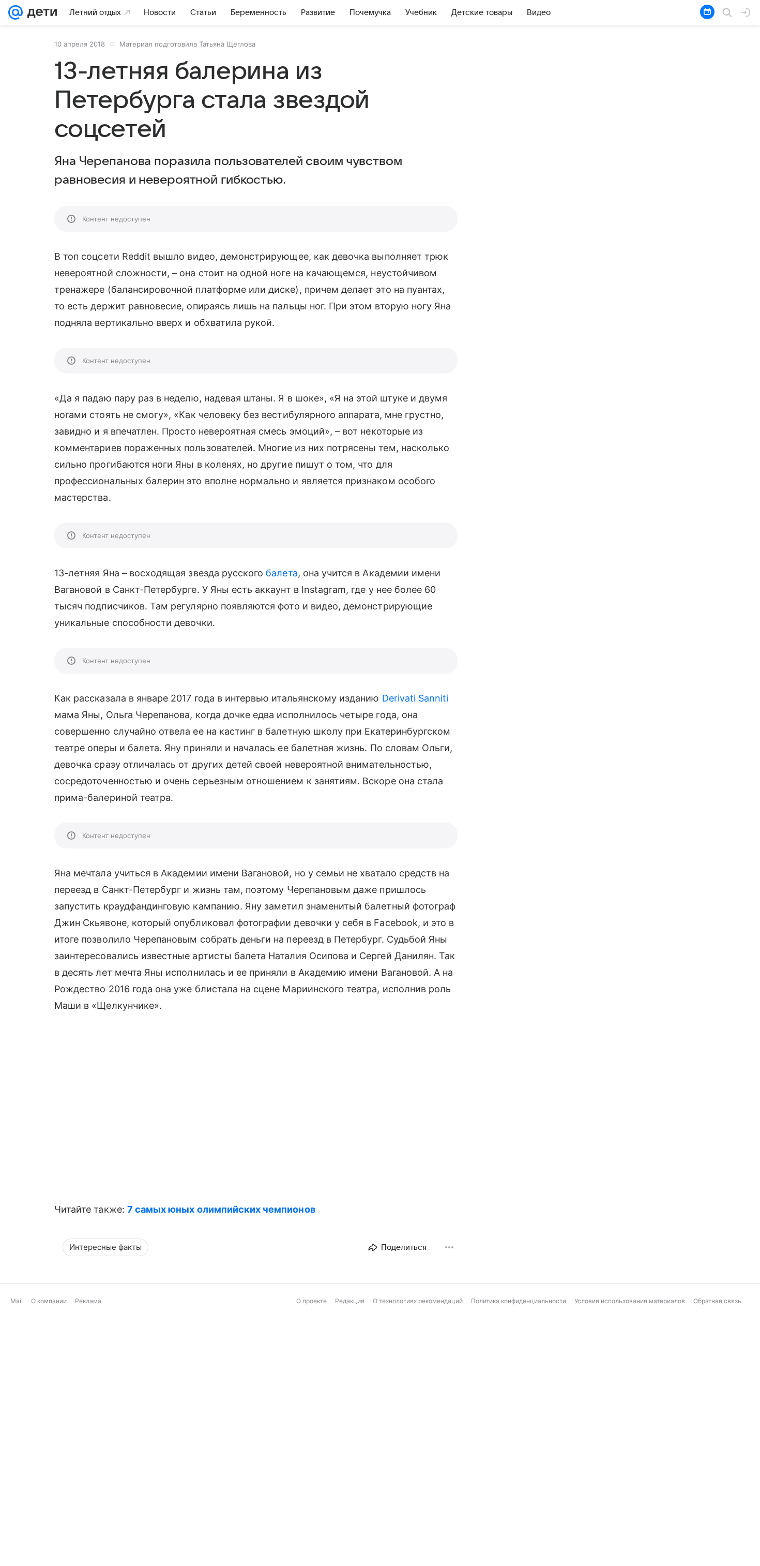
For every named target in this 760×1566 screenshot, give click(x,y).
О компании (49, 1301)
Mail (16, 1301)
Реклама (88, 1301)
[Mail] (15, 12)
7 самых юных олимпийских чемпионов (221, 1209)
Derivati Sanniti (415, 698)
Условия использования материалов (629, 1301)
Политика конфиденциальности (518, 1301)
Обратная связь (717, 1301)
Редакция (349, 1301)
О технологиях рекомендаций (418, 1301)
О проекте (311, 1301)
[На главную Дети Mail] (40, 12)
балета (281, 573)
